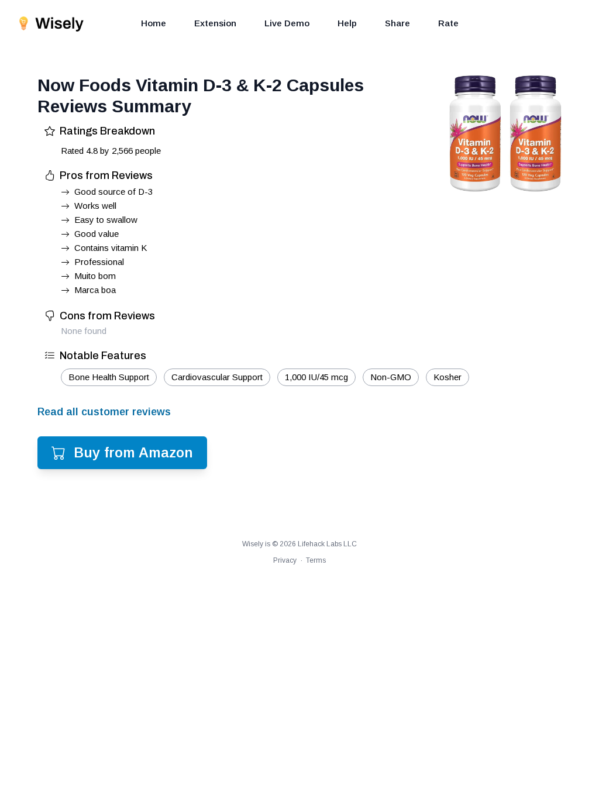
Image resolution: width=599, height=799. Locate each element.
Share (397, 23)
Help (347, 23)
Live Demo (286, 23)
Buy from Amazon (133, 452)
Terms (316, 560)
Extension (215, 23)
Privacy (285, 560)
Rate (448, 23)
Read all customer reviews (104, 412)
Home (153, 23)
